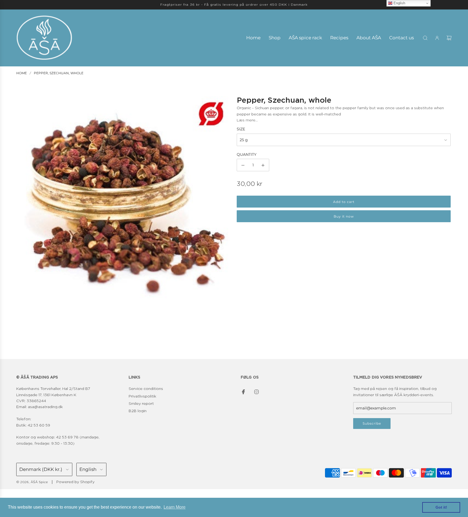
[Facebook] (243, 392)
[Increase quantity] (263, 165)
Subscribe (372, 423)
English (398, 3)
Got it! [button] (441, 507)
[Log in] (437, 38)
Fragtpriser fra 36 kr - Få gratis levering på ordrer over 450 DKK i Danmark (234, 4)
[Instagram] (256, 392)
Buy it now (344, 217)
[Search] (425, 38)
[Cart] (449, 38)
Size (241, 129)
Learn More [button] (175, 507)
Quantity (246, 154)
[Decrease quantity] (243, 165)
